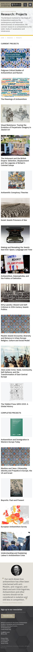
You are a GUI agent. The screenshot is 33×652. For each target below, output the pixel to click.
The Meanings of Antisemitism (14, 99)
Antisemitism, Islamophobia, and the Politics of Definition (15, 277)
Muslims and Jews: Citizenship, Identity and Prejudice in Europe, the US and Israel (16, 470)
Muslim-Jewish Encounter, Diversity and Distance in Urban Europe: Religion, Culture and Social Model (16, 338)
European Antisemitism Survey (14, 527)
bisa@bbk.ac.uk (5, 632)
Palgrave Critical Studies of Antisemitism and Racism (12, 71)
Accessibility (4, 641)
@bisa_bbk (4, 634)
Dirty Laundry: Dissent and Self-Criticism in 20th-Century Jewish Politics (15, 307)
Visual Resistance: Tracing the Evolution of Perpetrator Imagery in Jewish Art (16, 127)
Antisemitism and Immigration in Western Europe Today (15, 440)
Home (2, 38)
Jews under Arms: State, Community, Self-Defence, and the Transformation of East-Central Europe (16, 373)
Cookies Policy (5, 640)
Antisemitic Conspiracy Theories (14, 192)
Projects (19, 38)
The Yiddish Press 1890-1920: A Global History (14, 405)
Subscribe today (7, 616)
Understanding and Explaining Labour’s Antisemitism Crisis (14, 554)
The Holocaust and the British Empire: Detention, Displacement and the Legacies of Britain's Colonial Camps (15, 162)
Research (10, 38)
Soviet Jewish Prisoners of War (14, 220)
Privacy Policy (4, 638)
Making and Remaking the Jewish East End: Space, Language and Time (16, 248)
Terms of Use (4, 643)
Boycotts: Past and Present (12, 500)
